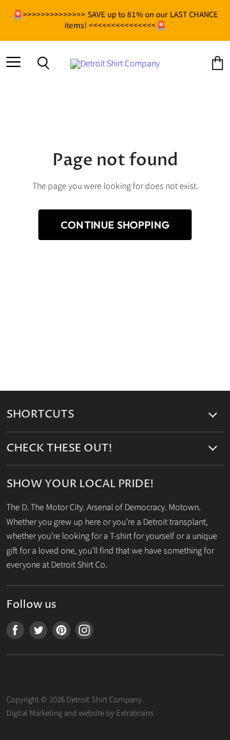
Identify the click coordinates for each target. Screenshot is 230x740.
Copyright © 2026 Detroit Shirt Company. (75, 700)
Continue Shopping (115, 224)
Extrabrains (134, 713)
